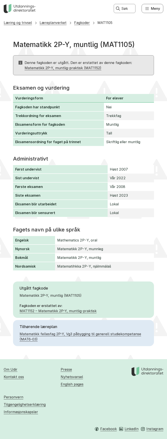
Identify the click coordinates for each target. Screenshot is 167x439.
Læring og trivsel (18, 22)
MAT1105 (104, 22)
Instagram (154, 429)
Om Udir (10, 369)
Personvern (13, 397)
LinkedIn (132, 429)
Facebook (108, 429)
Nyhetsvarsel (72, 377)
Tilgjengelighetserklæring (25, 404)
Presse (66, 369)
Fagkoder (82, 22)
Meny (155, 8)
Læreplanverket (53, 22)
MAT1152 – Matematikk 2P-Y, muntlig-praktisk (58, 311)
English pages (72, 384)
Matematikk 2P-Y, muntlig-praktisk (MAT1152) (63, 68)
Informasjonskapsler (21, 412)
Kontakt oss (14, 377)
